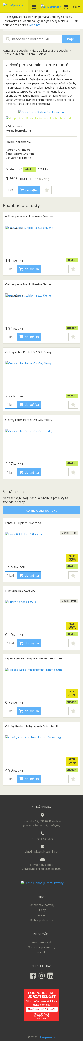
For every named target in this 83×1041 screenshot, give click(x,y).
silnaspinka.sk (46, 1037)
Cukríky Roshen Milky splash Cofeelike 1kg (32, 726)
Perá (32, 54)
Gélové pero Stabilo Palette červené (29, 216)
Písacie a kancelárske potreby (49, 50)
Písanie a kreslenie (14, 54)
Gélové (42, 54)
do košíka (31, 190)
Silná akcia (13, 491)
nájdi (71, 39)
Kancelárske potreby (16, 50)
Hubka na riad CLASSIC (20, 590)
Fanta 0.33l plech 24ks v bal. (23, 523)
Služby (42, 910)
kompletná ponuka (41, 510)
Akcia (41, 915)
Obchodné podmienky (41, 947)
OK (76, 21)
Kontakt (42, 952)
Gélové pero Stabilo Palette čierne (28, 284)
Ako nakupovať (41, 942)
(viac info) (35, 25)
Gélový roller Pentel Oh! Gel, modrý (28, 420)
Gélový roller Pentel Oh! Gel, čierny (28, 352)
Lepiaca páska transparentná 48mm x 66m (33, 658)
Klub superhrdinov (41, 920)
